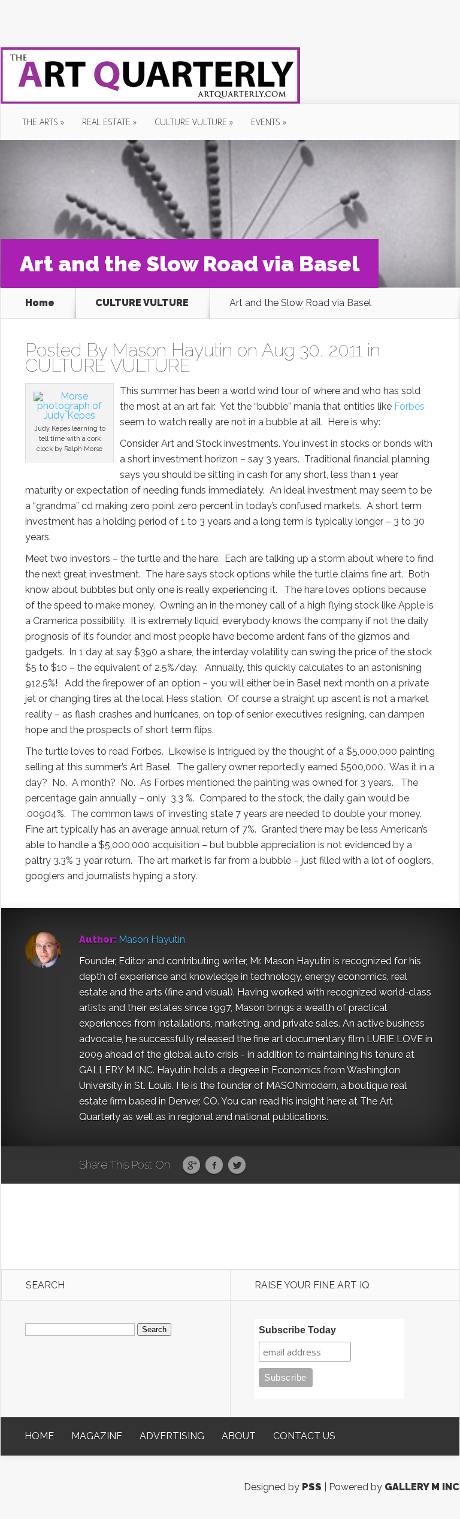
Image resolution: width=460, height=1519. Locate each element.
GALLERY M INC (422, 1487)
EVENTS (265, 122)
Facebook (214, 1165)
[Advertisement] (230, 1225)
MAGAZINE (96, 1436)
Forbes (409, 406)
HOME (39, 1436)
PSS (312, 1487)
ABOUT (239, 1436)
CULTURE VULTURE (191, 122)
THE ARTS (40, 122)
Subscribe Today (297, 1330)
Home (40, 303)
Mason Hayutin (172, 350)
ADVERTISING (172, 1436)
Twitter (237, 1165)
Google (191, 1165)
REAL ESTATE (106, 122)
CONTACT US (304, 1436)
